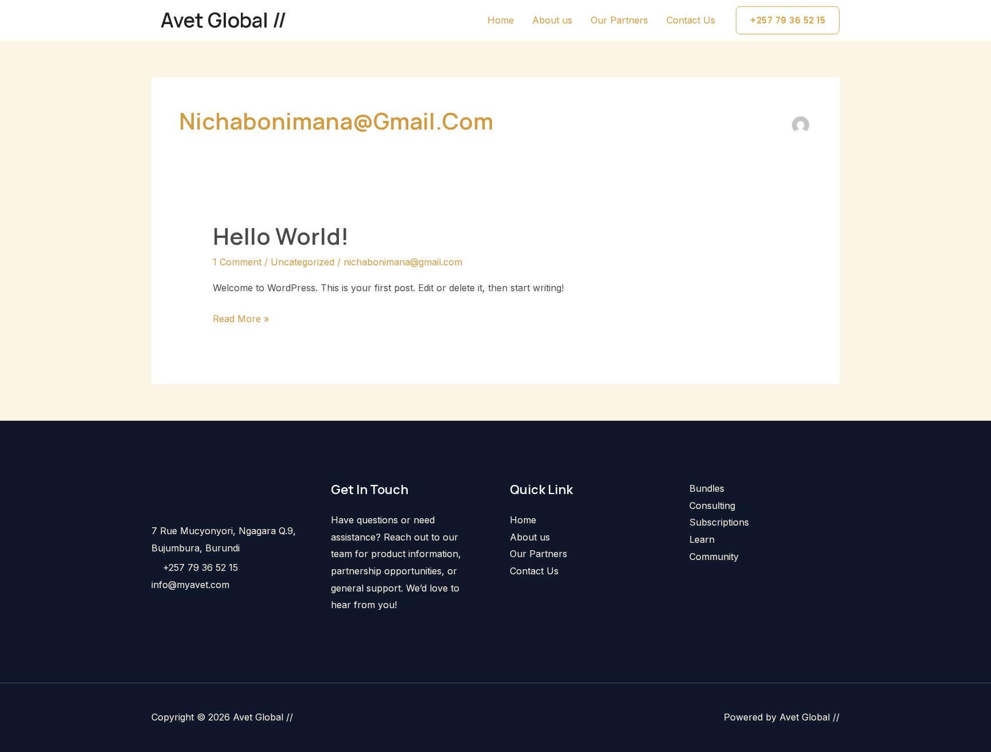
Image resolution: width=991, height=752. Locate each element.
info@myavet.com (190, 584)
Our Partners (619, 20)
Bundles (706, 488)
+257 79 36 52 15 (200, 567)
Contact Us (690, 20)
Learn (702, 539)
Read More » (241, 317)
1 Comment (237, 262)
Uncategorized (302, 262)
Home (500, 20)
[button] (788, 20)
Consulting (712, 505)
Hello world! (281, 236)
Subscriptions (719, 522)
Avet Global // (224, 20)
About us (552, 20)
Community (714, 556)
